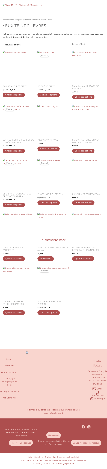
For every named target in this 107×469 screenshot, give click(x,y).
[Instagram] (89, 427)
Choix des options (13, 95)
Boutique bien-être (9, 391)
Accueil (6, 20)
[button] (21, 443)
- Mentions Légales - (42, 457)
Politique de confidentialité (66, 457)
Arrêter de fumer (9, 372)
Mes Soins (9, 366)
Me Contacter (9, 398)
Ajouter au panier (48, 149)
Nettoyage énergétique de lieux (9, 381)
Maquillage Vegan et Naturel (22, 20)
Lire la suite (45, 258)
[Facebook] (83, 427)
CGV (30, 457)
